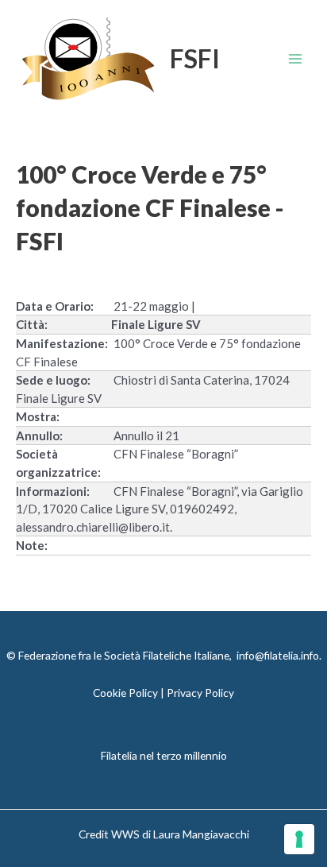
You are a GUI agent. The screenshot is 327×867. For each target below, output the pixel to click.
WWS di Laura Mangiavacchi (180, 834)
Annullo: (39, 435)
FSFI (195, 58)
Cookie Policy (125, 692)
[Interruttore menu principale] (295, 59)
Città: (32, 324)
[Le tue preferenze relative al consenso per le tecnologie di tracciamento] (299, 839)
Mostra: (38, 416)
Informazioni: (53, 491)
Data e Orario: (55, 306)
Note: (32, 545)
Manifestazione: (62, 343)
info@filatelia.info (278, 655)
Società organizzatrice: (58, 463)
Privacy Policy (200, 692)
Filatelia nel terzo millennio (164, 755)
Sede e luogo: (53, 380)
